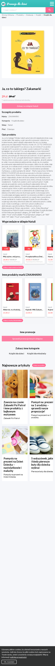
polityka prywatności (18, 657)
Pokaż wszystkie (39, 365)
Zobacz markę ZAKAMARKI (12, 320)
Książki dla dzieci (16, 353)
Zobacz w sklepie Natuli (27, 106)
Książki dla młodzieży (36, 353)
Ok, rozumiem (9, 662)
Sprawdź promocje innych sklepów (27, 338)
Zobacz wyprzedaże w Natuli (13, 267)
